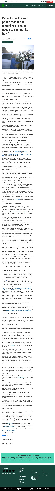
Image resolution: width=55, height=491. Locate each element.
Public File (32, 476)
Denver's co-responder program (20, 211)
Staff (20, 472)
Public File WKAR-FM (34, 478)
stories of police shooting (12, 154)
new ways (25, 151)
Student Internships (22, 476)
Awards (20, 481)
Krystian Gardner (11, 98)
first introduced (29, 337)
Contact (20, 471)
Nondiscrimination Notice (35, 475)
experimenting (18, 151)
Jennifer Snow (21, 377)
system (7, 280)
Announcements (22, 482)
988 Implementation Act (27, 415)
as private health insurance (10, 426)
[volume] (6, 5)
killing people (22, 154)
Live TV (44, 1)
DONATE (50, 1)
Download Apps (45, 475)
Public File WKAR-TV (34, 477)
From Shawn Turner (22, 483)
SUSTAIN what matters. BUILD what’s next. (27, 455)
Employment (21, 475)
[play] (3, 5)
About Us (21, 470)
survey (12, 345)
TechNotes (44, 472)
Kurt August (17, 199)
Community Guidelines (35, 472)
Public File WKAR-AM (34, 479)
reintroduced (10, 423)
